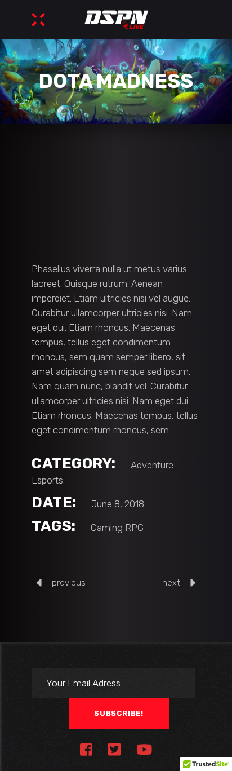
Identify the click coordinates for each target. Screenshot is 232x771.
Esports (47, 480)
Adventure (152, 465)
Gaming (107, 527)
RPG (134, 527)
